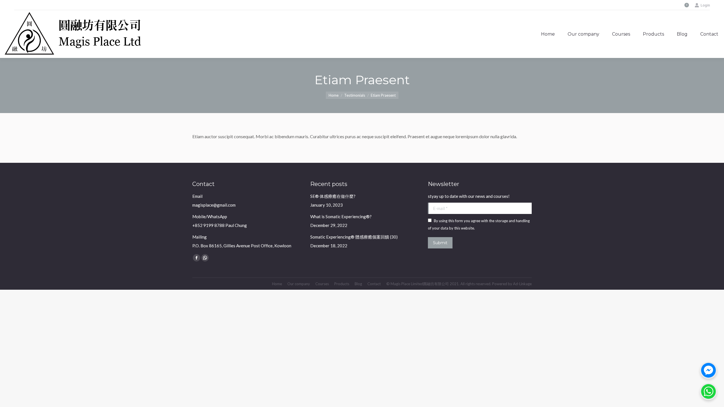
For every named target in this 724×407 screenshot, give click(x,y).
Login (705, 5)
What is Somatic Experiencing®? (341, 216)
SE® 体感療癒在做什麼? (332, 196)
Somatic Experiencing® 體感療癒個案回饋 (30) (354, 236)
